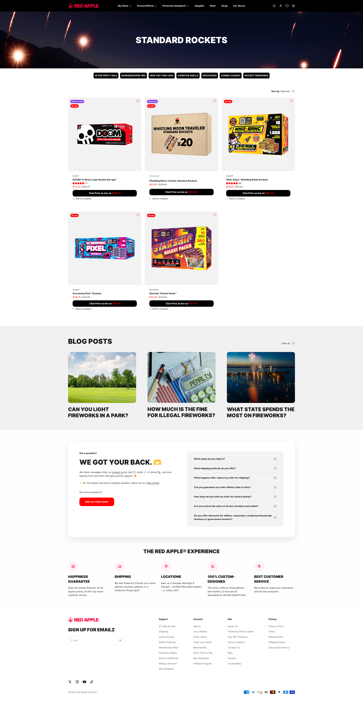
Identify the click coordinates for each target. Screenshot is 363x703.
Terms (272, 631)
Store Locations (236, 642)
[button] (79, 183)
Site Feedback (166, 668)
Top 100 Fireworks (238, 636)
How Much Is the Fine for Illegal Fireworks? (181, 412)
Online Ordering (167, 642)
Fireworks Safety (168, 652)
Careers (232, 658)
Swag (224, 5)
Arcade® (229, 176)
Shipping (163, 631)
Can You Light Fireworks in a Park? (98, 412)
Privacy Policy (276, 626)
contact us (117, 472)
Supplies (199, 5)
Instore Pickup (166, 636)
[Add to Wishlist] (138, 101)
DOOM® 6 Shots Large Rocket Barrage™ (95, 179)
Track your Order (202, 642)
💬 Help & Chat (167, 626)
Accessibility (234, 663)
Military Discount (168, 663)
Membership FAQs (168, 647)
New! (213, 5)
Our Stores (239, 5)
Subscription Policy (279, 647)
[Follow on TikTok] (92, 682)
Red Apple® (154, 290)
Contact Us (234, 647)
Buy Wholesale (201, 658)
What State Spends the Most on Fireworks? (261, 412)
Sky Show (123, 5)
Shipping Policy (277, 642)
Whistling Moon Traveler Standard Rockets (173, 180)
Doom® (75, 176)
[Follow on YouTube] (84, 682)
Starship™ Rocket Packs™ (163, 293)
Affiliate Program (202, 663)
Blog (230, 652)
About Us (233, 626)
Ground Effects (145, 5)
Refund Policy (276, 636)
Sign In (197, 626)
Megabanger (154, 176)
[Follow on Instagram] (77, 682)
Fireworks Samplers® (174, 5)
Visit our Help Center (96, 501)
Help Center (152, 483)
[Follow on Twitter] (70, 682)
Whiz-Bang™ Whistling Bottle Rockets (247, 179)
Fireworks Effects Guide (241, 631)
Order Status (200, 636)
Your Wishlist (200, 631)
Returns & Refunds (168, 658)
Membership (200, 647)
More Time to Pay (203, 652)
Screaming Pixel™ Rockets (87, 293)
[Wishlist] (287, 5)
